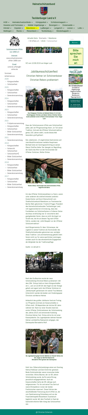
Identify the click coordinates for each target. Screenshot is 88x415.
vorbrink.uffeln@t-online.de (14, 68)
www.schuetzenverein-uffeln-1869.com (14, 59)
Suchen (76, 42)
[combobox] (75, 39)
